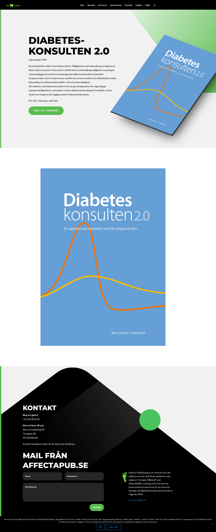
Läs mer (113, 526)
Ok (100, 526)
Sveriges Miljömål (137, 500)
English (139, 5)
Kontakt (128, 5)
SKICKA (97, 507)
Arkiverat (102, 5)
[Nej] (213, 524)
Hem (82, 5)
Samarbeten (116, 5)
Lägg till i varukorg (46, 110)
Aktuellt (91, 5)
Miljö (147, 5)
